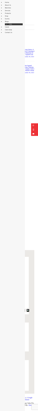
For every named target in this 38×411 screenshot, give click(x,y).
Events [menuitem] (7, 19)
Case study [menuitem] (8, 30)
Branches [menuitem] (8, 8)
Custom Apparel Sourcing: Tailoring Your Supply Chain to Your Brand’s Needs (28, 68)
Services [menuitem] (7, 10)
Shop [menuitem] (6, 16)
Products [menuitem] (8, 13)
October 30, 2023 (29, 56)
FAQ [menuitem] (10, 24)
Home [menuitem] (7, 2)
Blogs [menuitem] (7, 21)
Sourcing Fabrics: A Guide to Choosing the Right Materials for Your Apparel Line (28, 52)
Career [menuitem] (7, 27)
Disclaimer (25, 400)
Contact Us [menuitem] (8, 32)
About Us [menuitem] (8, 5)
